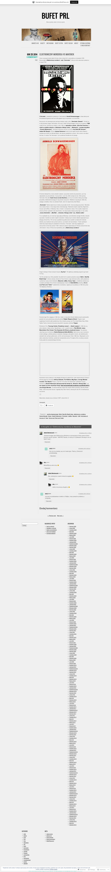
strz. (45, 462)
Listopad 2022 (72, 604)
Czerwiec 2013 (72, 800)
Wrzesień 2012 (72, 816)
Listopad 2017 (72, 708)
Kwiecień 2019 (72, 679)
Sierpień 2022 (72, 609)
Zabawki (26, 863)
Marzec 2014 (72, 785)
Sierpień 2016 (72, 734)
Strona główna (85, 43)
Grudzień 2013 (72, 790)
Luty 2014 (71, 786)
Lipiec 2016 (72, 736)
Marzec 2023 (72, 597)
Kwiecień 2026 (72, 533)
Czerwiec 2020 (72, 654)
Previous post (52, 515)
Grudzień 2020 (72, 644)
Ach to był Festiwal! (51, 531)
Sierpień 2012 (72, 818)
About (76, 43)
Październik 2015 (73, 752)
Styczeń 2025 (72, 559)
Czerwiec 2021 (72, 634)
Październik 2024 (73, 564)
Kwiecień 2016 (72, 741)
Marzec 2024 (72, 576)
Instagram (50, 43)
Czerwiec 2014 (72, 779)
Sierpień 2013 (72, 797)
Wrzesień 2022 (72, 608)
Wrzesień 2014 (72, 774)
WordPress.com (50, 841)
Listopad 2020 (72, 646)
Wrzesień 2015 (72, 753)
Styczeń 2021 (72, 642)
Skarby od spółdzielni (51, 530)
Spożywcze (26, 858)
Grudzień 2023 (72, 582)
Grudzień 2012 (72, 811)
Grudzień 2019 (72, 665)
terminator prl (84, 416)
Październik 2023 (73, 585)
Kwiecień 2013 (72, 804)
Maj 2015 (71, 760)
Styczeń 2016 (72, 746)
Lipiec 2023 (72, 590)
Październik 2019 (73, 668)
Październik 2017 (73, 710)
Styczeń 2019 (72, 684)
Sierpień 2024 (72, 568)
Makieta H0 (35, 43)
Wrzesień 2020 (72, 649)
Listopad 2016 (72, 729)
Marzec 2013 (72, 805)
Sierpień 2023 (72, 589)
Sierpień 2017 (72, 713)
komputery (26, 848)
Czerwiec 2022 (72, 613)
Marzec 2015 (72, 764)
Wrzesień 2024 (72, 566)
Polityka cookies (53, 869)
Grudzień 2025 (72, 540)
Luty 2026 (71, 537)
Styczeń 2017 (72, 726)
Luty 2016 (71, 745)
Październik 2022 (73, 606)
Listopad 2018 (72, 687)
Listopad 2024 (72, 563)
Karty (25, 846)
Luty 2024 (71, 578)
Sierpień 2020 (72, 651)
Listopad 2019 (72, 667)
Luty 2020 (71, 661)
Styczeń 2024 (72, 580)
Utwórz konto (49, 834)
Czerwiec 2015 (72, 759)
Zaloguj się (49, 835)
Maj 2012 (71, 823)
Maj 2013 (71, 802)
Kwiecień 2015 (72, 762)
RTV (25, 856)
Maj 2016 (71, 740)
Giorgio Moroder (43, 416)
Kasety (42, 43)
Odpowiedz (47, 442)
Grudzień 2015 (72, 748)
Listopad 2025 (72, 542)
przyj (50, 448)
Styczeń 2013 (72, 809)
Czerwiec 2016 (72, 738)
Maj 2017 (71, 719)
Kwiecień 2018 (72, 700)
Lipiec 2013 (72, 798)
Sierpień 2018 (72, 693)
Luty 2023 (71, 599)
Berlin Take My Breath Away (66, 414)
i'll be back (64, 416)
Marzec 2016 (72, 743)
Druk (25, 837)
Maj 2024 (71, 573)
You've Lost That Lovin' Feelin (56, 418)
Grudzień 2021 (72, 623)
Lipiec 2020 (72, 653)
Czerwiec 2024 (72, 571)
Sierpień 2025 (72, 547)
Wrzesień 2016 (72, 733)
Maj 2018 (71, 698)
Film (36, 60)
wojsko (25, 861)
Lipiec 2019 (72, 674)
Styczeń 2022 (72, 622)
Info (24, 844)
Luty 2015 (71, 766)
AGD (25, 834)
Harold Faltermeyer (56, 416)
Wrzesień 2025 (72, 545)
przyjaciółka (26, 855)
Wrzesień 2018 (72, 691)
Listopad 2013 (72, 792)
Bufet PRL (55, 15)
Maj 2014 (71, 781)
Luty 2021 (71, 641)
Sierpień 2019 (72, 672)
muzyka (25, 851)
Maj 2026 (71, 531)
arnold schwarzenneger (52, 414)
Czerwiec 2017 (72, 717)
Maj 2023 (71, 594)
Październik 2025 (73, 543)
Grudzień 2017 (72, 707)
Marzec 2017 (72, 722)
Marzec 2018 (72, 701)
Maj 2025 (71, 552)
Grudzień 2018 (72, 686)
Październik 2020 (73, 648)
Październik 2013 (73, 793)
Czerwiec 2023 (72, 592)
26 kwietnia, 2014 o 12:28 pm (85, 484)
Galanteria (26, 842)
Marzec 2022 (72, 618)
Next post (60, 515)
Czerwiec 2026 (72, 530)
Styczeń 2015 (72, 767)
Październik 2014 (73, 772)
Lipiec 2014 (72, 778)
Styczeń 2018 (72, 705)
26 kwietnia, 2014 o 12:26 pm (85, 473)
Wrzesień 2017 (72, 712)
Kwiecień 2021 (72, 637)
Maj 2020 (71, 656)
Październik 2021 (73, 627)
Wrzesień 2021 (72, 628)
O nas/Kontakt (85, 45)
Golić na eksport (50, 526)
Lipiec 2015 (72, 757)
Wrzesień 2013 (72, 795)
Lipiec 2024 (72, 569)
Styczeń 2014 (72, 788)
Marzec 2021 (72, 639)
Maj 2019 (71, 677)
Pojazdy (25, 853)
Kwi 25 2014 (32, 54)
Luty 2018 (71, 703)
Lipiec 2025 (72, 549)
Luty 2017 (71, 724)
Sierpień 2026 (72, 526)
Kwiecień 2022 (72, 616)
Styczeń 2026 (72, 538)
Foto (25, 841)
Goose (49, 416)
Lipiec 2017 (72, 715)
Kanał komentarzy (50, 839)
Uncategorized (27, 860)
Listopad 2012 (72, 812)
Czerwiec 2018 (72, 696)
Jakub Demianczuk (49, 432)
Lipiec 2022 (72, 611)
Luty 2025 (71, 557)
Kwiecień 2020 (72, 658)
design (25, 835)
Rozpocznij (74, 2)
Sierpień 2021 (72, 630)
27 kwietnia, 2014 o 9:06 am (84, 493)
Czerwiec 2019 (72, 675)
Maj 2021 (71, 635)
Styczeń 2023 (72, 601)
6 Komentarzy (32, 57)
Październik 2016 (73, 731)
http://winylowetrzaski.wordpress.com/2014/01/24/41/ (75, 385)
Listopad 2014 (72, 771)
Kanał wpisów (49, 837)
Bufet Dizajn (68, 43)
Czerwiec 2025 (72, 550)
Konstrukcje (26, 849)
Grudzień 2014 (72, 769)
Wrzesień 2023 (72, 587)
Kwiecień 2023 (72, 596)
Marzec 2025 (72, 556)
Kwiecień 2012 (72, 825)
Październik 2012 (73, 814)
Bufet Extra (59, 43)
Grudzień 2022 (72, 602)
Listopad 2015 (72, 750)
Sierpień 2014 (72, 776)
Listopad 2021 (72, 625)
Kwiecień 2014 (72, 783)
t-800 (79, 416)
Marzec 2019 (72, 681)
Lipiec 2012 (72, 819)
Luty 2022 (71, 620)
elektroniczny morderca (80, 414)
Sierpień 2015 (72, 755)
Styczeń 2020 (72, 663)
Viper (46, 418)
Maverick (75, 416)
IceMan (70, 416)
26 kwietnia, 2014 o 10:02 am (85, 462)
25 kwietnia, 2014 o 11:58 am (85, 433)
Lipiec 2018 (72, 694)
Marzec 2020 (72, 660)
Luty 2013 (71, 807)
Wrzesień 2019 (72, 670)
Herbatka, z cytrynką (51, 528)
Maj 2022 (71, 615)
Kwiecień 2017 (72, 720)
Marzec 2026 (72, 535)
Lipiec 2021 (72, 632)
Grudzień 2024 (72, 561)
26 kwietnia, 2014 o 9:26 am (84, 448)
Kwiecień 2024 (72, 575)
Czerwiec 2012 (72, 821)
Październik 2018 (73, 689)
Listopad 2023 (72, 583)
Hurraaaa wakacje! (50, 533)
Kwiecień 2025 (72, 554)
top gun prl (42, 418)
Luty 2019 (71, 682)
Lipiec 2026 (72, 528)
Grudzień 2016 (72, 727)
